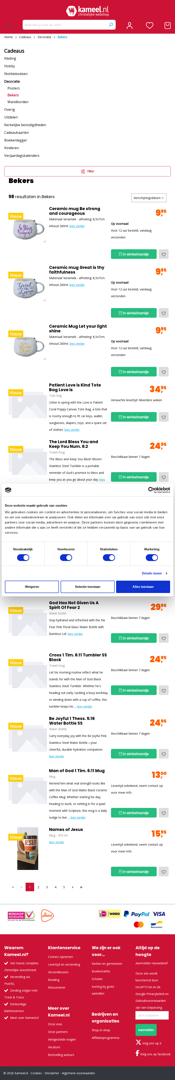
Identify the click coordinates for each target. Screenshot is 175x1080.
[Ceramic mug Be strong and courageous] (28, 227)
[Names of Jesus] (28, 848)
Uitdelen (11, 117)
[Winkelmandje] (168, 25)
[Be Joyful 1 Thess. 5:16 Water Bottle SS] (28, 737)
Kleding (10, 58)
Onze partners (58, 1032)
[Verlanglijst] (149, 25)
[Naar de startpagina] (87, 11)
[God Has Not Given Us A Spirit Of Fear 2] (28, 622)
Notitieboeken (16, 73)
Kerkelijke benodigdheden (25, 125)
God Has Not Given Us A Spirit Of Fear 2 (74, 605)
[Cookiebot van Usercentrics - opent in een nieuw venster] (151, 490)
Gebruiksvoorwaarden (151, 1001)
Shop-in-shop (101, 1030)
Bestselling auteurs (61, 1055)
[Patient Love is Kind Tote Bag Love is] (28, 404)
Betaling (53, 980)
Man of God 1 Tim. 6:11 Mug (77, 771)
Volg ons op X (151, 1043)
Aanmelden (146, 1030)
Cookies (36, 1073)
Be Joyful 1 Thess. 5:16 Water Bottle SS (72, 721)
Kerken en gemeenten (107, 964)
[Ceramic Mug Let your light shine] (28, 345)
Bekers (13, 95)
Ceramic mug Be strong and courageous (74, 211)
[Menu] (9, 25)
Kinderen (11, 148)
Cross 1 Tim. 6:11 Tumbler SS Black (78, 657)
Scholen (97, 979)
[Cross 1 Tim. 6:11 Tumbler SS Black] (28, 674)
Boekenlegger (15, 140)
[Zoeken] (111, 25)
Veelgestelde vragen (62, 1039)
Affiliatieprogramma (105, 1038)
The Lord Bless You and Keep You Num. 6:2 (73, 444)
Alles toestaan (143, 586)
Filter (90, 171)
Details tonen (152, 573)
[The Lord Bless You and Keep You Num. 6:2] (28, 461)
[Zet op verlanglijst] (164, 254)
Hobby (9, 66)
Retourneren (56, 987)
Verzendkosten (58, 972)
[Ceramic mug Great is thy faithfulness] (28, 286)
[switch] (66, 557)
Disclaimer (52, 1073)
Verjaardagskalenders (21, 155)
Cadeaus (14, 50)
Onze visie (55, 1024)
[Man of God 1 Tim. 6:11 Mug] (28, 790)
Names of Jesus (66, 829)
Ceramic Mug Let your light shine (78, 328)
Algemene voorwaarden (78, 1073)
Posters (13, 88)
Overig (9, 109)
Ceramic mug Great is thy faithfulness (76, 270)
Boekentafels (101, 971)
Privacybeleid (155, 994)
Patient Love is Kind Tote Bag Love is (75, 387)
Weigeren (32, 586)
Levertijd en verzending (64, 964)
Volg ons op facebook (155, 1054)
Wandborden (17, 101)
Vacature (54, 1047)
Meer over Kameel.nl (24, 1018)
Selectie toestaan (87, 586)
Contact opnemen (60, 957)
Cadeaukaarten (16, 132)
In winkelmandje (135, 254)
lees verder (77, 226)
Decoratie (12, 81)
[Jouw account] (129, 25)
